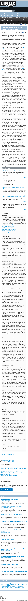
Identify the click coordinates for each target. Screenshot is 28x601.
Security (8, 550)
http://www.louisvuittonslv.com (8, 230)
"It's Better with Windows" (14, 128)
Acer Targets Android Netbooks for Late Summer (14, 203)
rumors (12, 118)
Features (7, 13)
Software (3, 20)
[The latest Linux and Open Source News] (23, 24)
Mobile (13, 586)
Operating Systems (23, 19)
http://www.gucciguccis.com (8, 226)
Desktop (2, 557)
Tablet (24, 23)
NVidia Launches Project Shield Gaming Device (14, 196)
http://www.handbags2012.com (9, 229)
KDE (1, 522)
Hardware (4, 586)
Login (26, 24)
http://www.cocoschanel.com (8, 225)
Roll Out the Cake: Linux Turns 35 (9, 499)
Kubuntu (4, 522)
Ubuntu (12, 587)
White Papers (20, 13)
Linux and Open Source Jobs (8, 460)
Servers (20, 23)
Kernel (6, 532)
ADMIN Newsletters (11, 461)
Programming (14, 19)
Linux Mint (9, 532)
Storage (7, 515)
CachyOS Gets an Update (7, 539)
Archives (3, 15)
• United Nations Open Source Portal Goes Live (11, 471)
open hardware (3, 515)
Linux (4, 500)
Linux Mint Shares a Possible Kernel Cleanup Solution (12, 530)
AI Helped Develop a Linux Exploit (9, 564)
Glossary (3, 600)
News (2, 13)
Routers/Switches (12, 23)
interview (8, 46)
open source (14, 589)
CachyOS (5, 540)
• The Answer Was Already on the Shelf (9, 467)
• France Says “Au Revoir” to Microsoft (8, 475)
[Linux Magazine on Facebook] (21, 24)
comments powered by (8, 454)
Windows (9, 507)
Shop (18, 15)
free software (8, 589)
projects (6, 522)
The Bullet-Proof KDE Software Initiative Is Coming (14, 521)
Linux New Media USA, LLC (23, 600)
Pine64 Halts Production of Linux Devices (11, 514)
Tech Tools (5, 178)
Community (14, 583)
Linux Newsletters (10, 458)
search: (1, 9)
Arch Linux (2, 540)
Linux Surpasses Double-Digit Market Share (12, 556)
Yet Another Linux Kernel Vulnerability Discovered (14, 571)
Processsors (4, 23)
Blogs (13, 13)
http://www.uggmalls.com (7, 232)
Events (25, 584)
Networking (9, 20)
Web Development (19, 587)
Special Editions (10, 15)
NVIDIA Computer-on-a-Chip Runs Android (13, 171)
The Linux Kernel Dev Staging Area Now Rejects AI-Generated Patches (13, 548)
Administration (3, 532)
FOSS (2, 500)
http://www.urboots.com (7, 227)
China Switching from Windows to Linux (11, 506)
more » (24, 177)
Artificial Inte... (3, 550)
